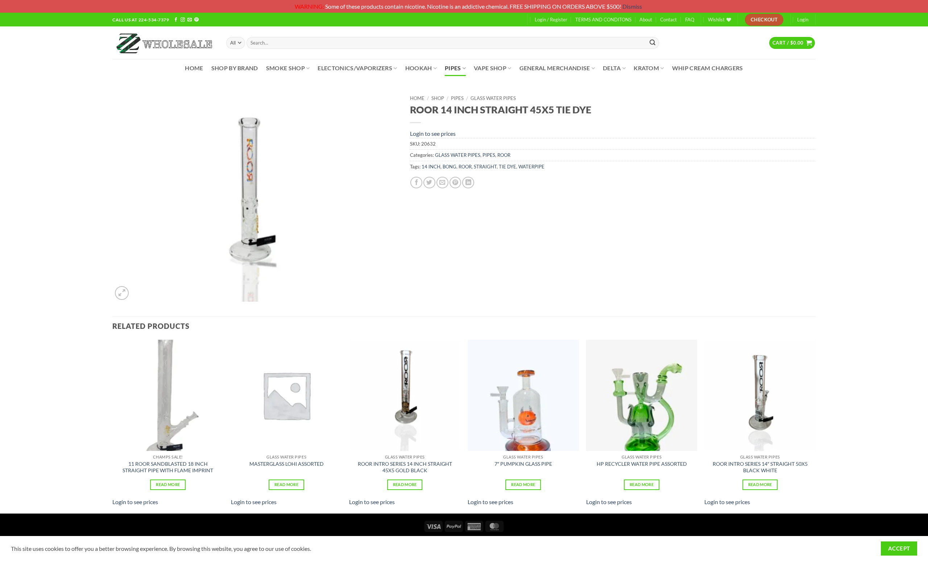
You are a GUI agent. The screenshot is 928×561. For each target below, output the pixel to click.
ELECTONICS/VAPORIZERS (355, 67)
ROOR (503, 155)
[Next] (815, 426)
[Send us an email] (189, 19)
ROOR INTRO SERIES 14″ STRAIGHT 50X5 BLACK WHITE (760, 467)
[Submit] (652, 43)
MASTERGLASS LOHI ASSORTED (286, 464)
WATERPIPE (531, 166)
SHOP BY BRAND (234, 67)
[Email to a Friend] (442, 183)
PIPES (453, 67)
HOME (194, 67)
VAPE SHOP (490, 67)
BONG (449, 166)
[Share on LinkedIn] (468, 183)
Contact (668, 19)
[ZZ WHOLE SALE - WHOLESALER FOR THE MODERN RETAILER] (163, 42)
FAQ (689, 19)
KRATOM (646, 67)
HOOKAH (418, 67)
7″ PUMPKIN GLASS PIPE (523, 464)
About (645, 19)
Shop (437, 98)
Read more (168, 484)
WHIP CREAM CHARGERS (707, 67)
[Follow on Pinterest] (196, 19)
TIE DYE (507, 166)
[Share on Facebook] (416, 183)
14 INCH (431, 166)
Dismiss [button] (632, 6)
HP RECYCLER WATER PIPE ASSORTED (642, 464)
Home (417, 98)
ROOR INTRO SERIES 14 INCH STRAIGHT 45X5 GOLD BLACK (405, 467)
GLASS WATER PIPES (493, 98)
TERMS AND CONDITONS (603, 19)
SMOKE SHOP (285, 67)
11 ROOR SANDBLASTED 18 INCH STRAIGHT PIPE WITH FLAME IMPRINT (168, 467)
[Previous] (112, 426)
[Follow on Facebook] (176, 19)
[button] (792, 43)
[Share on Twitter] (429, 183)
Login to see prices (433, 133)
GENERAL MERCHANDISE (554, 67)
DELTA (612, 67)
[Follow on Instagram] (183, 19)
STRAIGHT (485, 166)
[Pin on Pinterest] (455, 183)
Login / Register (551, 19)
